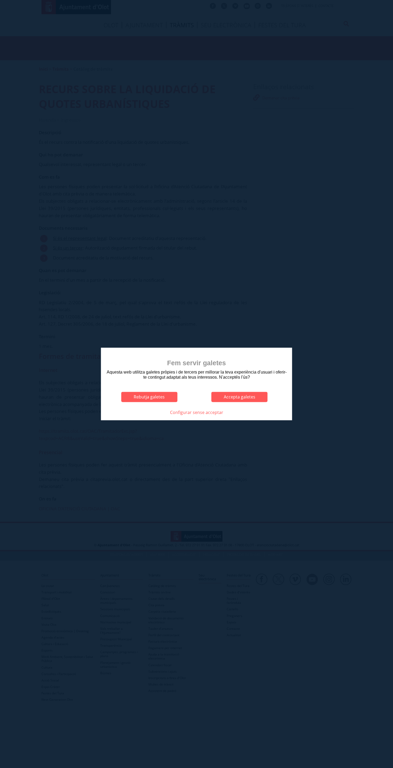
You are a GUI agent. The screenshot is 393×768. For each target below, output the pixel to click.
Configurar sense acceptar (196, 412)
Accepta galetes (239, 397)
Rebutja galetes (149, 397)
